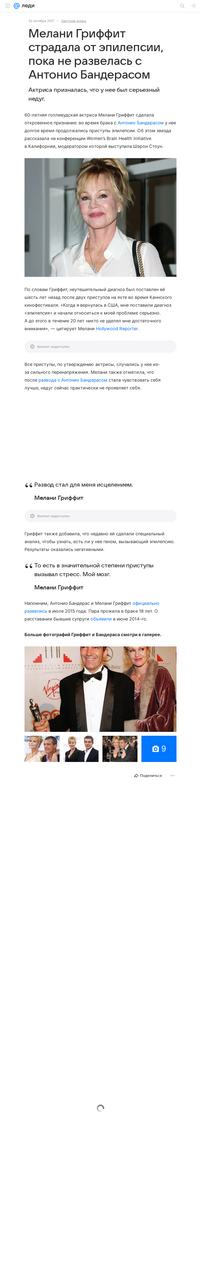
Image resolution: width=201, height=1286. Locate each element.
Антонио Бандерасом (141, 122)
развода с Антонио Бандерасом (72, 380)
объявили (101, 618)
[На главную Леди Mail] (27, 6)
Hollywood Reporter (117, 328)
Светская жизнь (73, 21)
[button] (100, 218)
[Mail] (17, 6)
